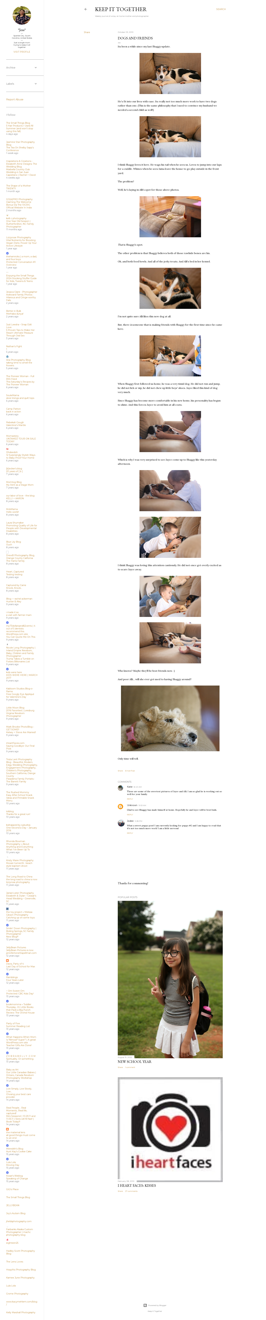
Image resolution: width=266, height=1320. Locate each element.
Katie (130, 786)
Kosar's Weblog (14, 1175)
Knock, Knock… (14, 588)
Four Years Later (15, 980)
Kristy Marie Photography (20, 860)
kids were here (14, 672)
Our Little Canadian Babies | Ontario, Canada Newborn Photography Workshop (21, 1075)
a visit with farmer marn (19, 615)
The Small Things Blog (18, 123)
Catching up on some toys (20, 917)
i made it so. (12, 612)
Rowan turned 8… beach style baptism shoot (19, 864)
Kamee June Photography (20, 1277)
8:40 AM (138, 787)
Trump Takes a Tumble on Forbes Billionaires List (20, 660)
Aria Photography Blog (18, 360)
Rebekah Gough (15, 422)
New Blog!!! (12, 936)
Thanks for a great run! (18, 814)
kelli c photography (16, 218)
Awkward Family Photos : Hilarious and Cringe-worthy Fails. (21, 297)
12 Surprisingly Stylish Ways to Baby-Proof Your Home (20, 456)
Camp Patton (13, 408)
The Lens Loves (14, 1261)
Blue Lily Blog (13, 541)
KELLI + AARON (15, 498)
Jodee (130, 821)
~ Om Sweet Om (15, 990)
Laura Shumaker (15, 522)
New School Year (135, 1061)
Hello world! (12, 512)
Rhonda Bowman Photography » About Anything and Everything (19, 844)
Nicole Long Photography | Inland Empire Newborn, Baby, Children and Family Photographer (20, 651)
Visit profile (22, 51)
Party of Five (13, 1023)
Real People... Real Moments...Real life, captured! (16, 1110)
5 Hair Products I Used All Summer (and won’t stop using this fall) (19, 128)
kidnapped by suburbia (18, 825)
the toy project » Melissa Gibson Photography (19, 913)
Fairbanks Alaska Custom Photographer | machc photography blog (19, 1232)
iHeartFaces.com (15, 743)
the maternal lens (15, 1132)
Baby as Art (12, 1069)
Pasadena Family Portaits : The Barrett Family (20, 780)
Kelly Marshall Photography (20, 1312)
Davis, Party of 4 (15, 963)
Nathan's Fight (14, 346)
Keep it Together (121, 9)
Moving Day (12, 1165)
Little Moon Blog (15, 707)
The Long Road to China (19, 876)
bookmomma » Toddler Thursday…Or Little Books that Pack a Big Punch (19, 1007)
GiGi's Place (12, 1189)
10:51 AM (142, 805)
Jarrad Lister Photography (20, 893)
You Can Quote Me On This (20, 637)
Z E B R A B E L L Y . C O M (21, 1056)
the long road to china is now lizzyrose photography (21, 881)
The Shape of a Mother (18, 185)
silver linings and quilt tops (20, 398)
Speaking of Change (17, 1178)
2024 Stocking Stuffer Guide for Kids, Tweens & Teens (21, 280)
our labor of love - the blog (20, 495)
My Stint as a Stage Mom (20, 484)
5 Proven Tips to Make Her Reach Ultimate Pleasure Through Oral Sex (20, 333)
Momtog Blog (14, 482)
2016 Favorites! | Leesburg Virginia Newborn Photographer (20, 713)
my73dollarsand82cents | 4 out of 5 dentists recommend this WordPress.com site (20, 630)
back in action (13, 411)
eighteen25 (12, 1243)
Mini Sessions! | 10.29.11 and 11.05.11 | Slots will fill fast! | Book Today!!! (20, 1119)
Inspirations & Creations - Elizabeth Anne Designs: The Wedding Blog (21, 164)
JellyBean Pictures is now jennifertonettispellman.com (21, 951)
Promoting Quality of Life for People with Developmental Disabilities (21, 528)
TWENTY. (11, 188)
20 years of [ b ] (14, 471)
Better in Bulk (13, 311)
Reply (130, 799)
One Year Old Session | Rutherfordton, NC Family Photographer (20, 224)
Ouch (9, 544)
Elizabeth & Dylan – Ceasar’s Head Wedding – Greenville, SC (21, 898)
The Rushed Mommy (17, 792)
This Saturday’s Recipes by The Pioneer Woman (20, 383)
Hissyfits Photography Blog (21, 1269)
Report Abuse (14, 99)
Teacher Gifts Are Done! (19, 1045)
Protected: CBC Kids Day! (20, 993)
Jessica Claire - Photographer (21, 292)
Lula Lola (11, 1162)
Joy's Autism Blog (15, 1213)
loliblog (10, 811)
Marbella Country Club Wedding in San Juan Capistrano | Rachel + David (21, 172)
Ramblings (12, 977)
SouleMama (12, 395)
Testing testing (14, 574)
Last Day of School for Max (20, 966)
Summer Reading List (18, 1026)
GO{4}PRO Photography (19, 199)
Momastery (12, 436)
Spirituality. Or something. (20, 1058)
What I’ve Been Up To (18, 849)
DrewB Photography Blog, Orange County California (20, 557)
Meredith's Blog (14, 1148)
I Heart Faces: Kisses (137, 1185)
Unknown (132, 805)
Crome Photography (17, 1293)
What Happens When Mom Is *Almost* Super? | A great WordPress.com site (21, 1040)
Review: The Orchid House (20, 1012)
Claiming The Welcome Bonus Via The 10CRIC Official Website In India (19, 205)
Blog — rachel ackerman (19, 598)
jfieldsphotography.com (19, 1221)
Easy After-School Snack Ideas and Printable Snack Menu (20, 798)
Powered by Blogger (157, 1305)
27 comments (131, 1191)
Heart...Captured (15, 571)
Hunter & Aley (13, 601)
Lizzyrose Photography (18, 237)
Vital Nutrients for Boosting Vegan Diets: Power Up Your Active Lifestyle (21, 243)
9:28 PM (138, 821)
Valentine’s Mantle (16, 425)
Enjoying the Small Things (20, 275)
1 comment (130, 1067)
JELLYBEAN (12, 1205)
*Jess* (22, 29)
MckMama (12, 509)
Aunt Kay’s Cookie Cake (19, 1151)
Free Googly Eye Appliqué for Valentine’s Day (20, 695)
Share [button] (87, 32)
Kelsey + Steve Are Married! (21, 732)
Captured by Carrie (16, 585)
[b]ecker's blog (14, 468)
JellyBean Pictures (16, 947)
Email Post (130, 771)
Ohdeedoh (12, 452)
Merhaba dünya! (14, 313)
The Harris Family (15, 561)
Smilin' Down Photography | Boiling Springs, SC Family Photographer (21, 931)
